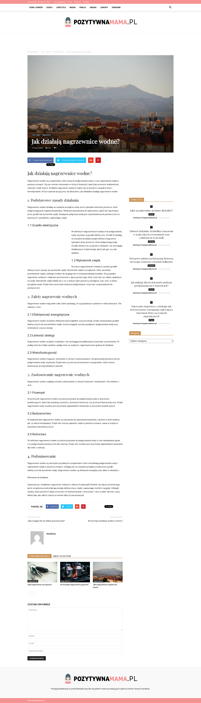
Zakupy (104, 7)
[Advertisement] (100, 42)
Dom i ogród (36, 7)
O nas (70, 2)
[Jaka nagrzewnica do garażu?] (42, 572)
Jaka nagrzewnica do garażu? (39, 585)
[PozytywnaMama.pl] (100, 22)
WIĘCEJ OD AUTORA (62, 556)
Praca (82, 7)
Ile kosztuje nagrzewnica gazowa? (74, 585)
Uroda (93, 7)
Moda (73, 7)
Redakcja (51, 533)
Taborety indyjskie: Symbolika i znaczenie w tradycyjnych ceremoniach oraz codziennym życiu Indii (151, 234)
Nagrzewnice (46, 135)
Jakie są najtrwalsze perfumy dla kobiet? (151, 210)
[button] (170, 7)
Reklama (77, 2)
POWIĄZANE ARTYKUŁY (39, 556)
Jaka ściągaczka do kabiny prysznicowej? (46, 521)
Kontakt (86, 2)
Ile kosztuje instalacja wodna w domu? (105, 521)
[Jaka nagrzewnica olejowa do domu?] (108, 572)
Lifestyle (61, 7)
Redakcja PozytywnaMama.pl (145, 218)
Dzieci (49, 7)
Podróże (151, 265)
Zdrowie (116, 7)
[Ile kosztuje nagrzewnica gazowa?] (75, 572)
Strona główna (60, 2)
